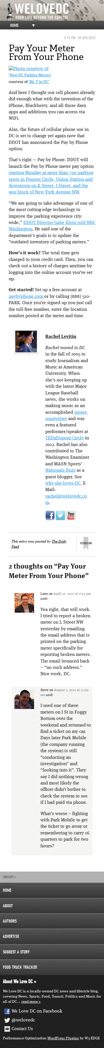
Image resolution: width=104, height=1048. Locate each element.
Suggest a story (16, 952)
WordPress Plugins (63, 1038)
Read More (29, 1002)
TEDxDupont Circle (64, 438)
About (8, 905)
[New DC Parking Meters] (29, 69)
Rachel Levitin (60, 336)
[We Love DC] (55, 12)
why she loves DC (63, 483)
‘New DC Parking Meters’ (30, 75)
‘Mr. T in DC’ (38, 82)
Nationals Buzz (60, 470)
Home (14, 25)
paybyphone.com (26, 296)
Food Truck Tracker (20, 967)
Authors (10, 921)
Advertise (11, 936)
